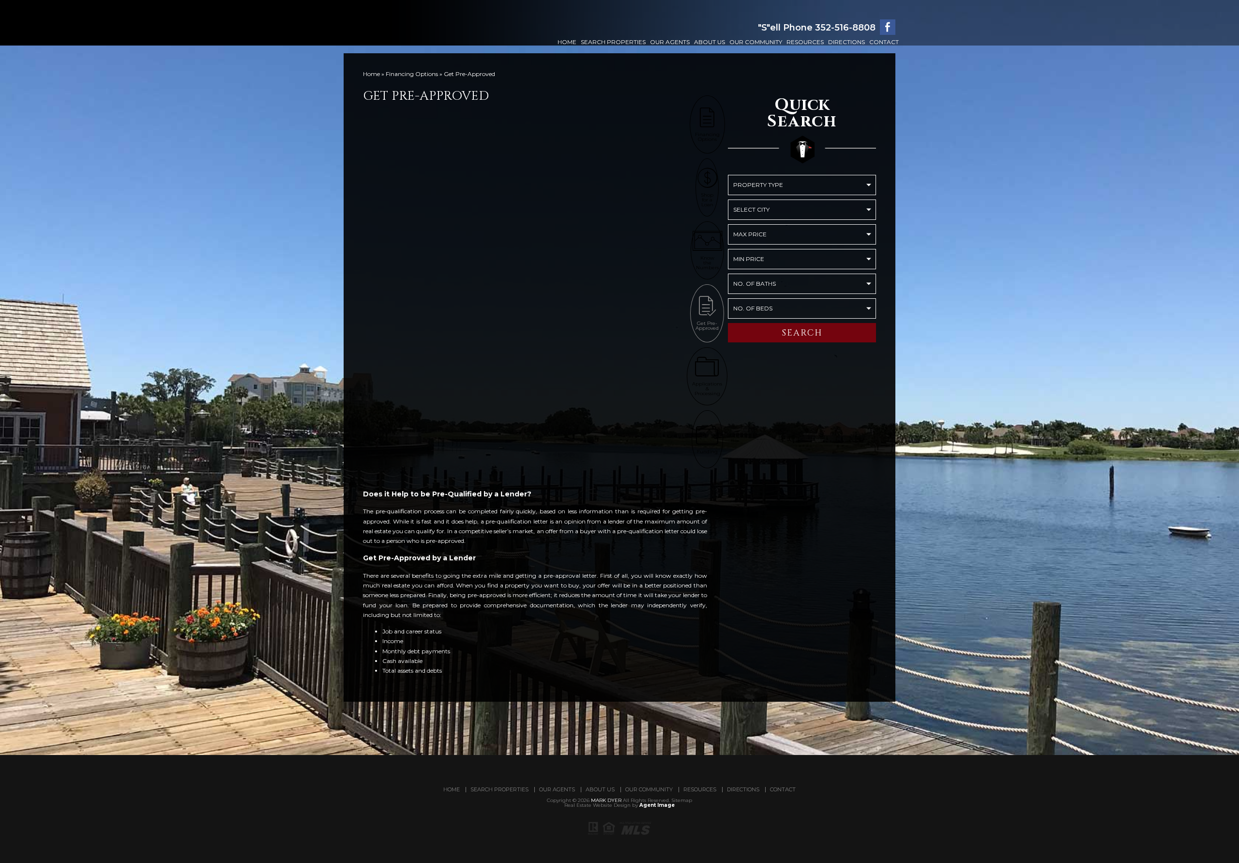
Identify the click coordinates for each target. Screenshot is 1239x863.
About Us (709, 42)
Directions (846, 42)
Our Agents (670, 42)
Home (567, 42)
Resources (805, 42)
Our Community (755, 42)
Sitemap (681, 800)
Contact (884, 42)
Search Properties (613, 42)
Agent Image (657, 805)
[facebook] (887, 27)
